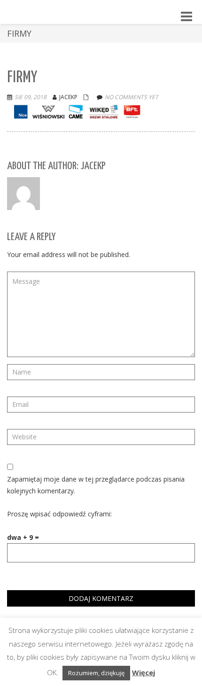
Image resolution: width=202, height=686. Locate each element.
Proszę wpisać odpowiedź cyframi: (59, 513)
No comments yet (131, 97)
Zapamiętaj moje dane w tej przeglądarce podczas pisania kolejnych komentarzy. (96, 485)
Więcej (143, 672)
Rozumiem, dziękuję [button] (96, 673)
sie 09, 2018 (31, 97)
